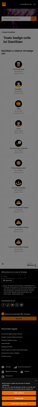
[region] (19, 392)
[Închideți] (36, 380)
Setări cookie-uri (19, 393)
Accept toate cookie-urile (19, 403)
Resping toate (19, 398)
